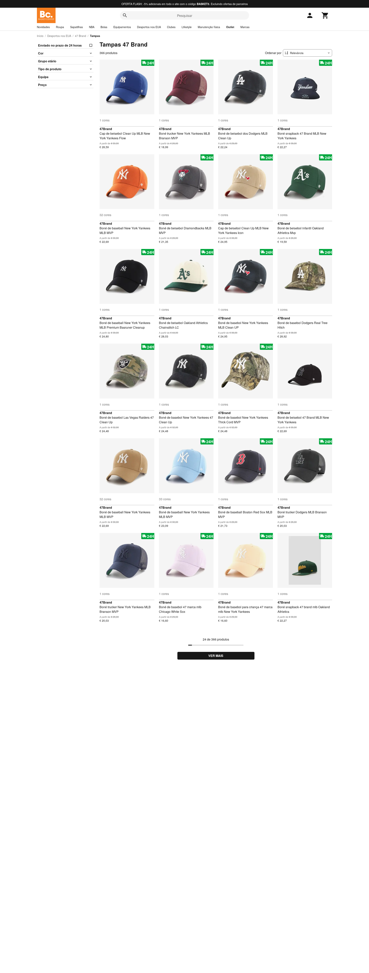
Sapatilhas (76, 27)
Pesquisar (184, 15)
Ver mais (215, 655)
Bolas (104, 27)
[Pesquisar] (125, 15)
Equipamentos (122, 27)
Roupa (60, 27)
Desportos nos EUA (149, 27)
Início (40, 36)
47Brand (106, 129)
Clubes (171, 27)
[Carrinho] (325, 15)
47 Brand (80, 36)
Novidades (43, 27)
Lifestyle (187, 27)
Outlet (230, 27)
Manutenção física (209, 27)
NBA (91, 27)
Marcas (244, 27)
